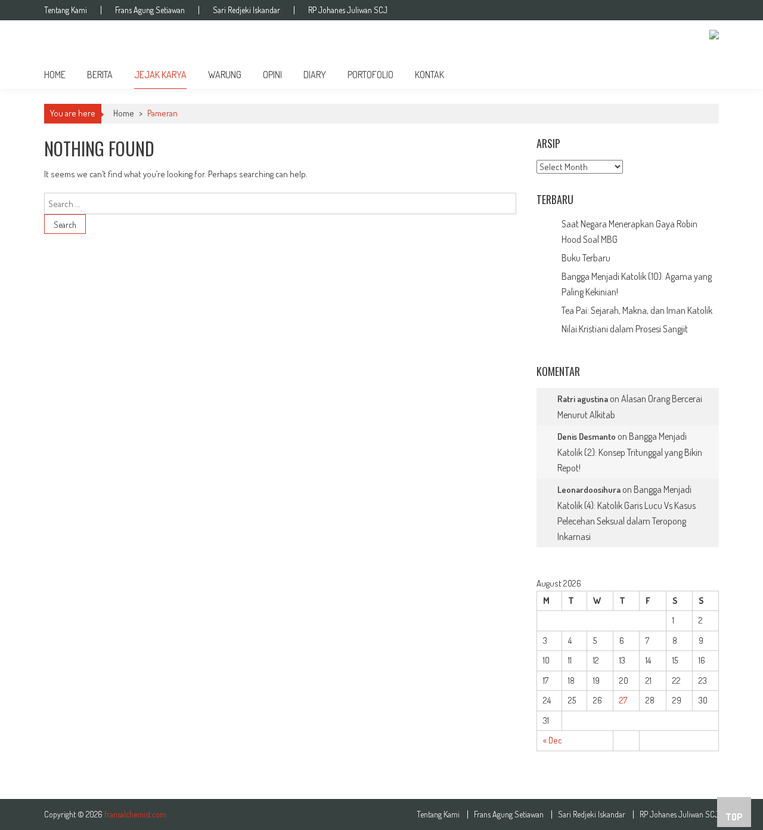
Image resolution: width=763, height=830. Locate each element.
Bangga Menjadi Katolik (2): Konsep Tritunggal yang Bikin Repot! (629, 452)
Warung (224, 75)
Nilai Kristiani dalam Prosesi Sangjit (625, 329)
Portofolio (370, 75)
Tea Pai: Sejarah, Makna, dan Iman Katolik (637, 310)
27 (623, 700)
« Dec (552, 740)
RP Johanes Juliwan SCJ (347, 10)
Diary (314, 75)
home (55, 75)
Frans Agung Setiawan (150, 10)
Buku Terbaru (586, 258)
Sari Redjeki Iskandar (246, 10)
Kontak (429, 75)
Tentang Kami (65, 10)
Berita (100, 75)
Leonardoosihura (589, 489)
